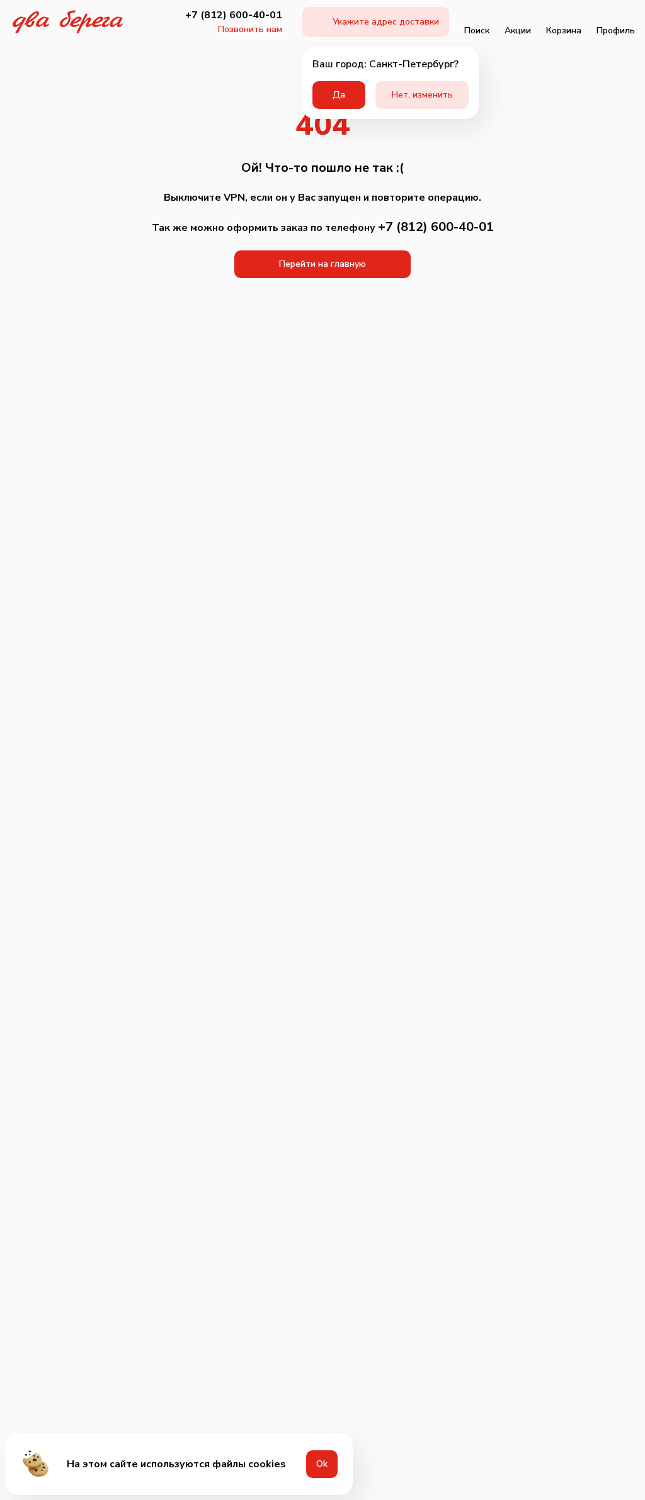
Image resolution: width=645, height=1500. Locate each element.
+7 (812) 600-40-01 (233, 15)
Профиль (615, 30)
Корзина (563, 30)
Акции (518, 30)
